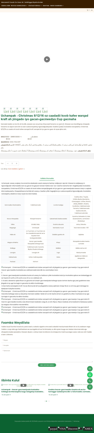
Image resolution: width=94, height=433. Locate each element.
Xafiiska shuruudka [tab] (47, 178)
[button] (44, 401)
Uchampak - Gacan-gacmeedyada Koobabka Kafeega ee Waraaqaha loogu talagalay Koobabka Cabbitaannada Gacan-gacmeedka (22, 391)
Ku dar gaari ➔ (6, 394)
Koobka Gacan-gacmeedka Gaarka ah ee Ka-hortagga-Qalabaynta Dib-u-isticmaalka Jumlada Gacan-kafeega (69, 391)
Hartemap (76, 421)
